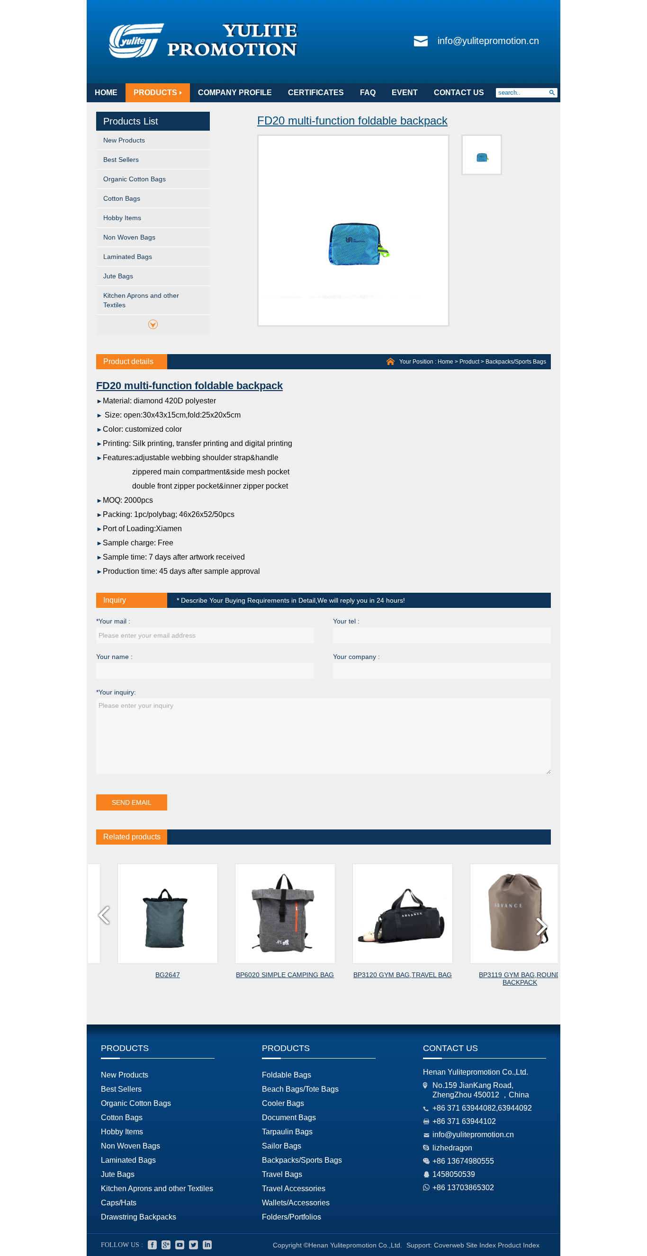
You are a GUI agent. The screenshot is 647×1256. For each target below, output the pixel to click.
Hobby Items (122, 218)
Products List (130, 121)
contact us (459, 93)
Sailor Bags (281, 1146)
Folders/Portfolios (291, 1217)
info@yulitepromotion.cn (488, 41)
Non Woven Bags (129, 237)
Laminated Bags (127, 256)
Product (469, 361)
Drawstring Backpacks (138, 1217)
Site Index (481, 1245)
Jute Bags (118, 276)
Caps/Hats (118, 1203)
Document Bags (289, 1117)
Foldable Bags (286, 1075)
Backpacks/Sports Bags (515, 361)
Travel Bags (282, 1174)
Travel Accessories (293, 1189)
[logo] (204, 58)
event (405, 93)
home (106, 93)
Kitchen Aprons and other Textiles (141, 300)
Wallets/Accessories (296, 1203)
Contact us (450, 1048)
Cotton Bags (121, 198)
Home (445, 361)
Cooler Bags (283, 1103)
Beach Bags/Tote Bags (300, 1089)
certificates (316, 93)
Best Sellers (121, 159)
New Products (124, 140)
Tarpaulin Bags (287, 1132)
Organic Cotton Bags (134, 179)
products (155, 93)
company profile (235, 93)
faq (368, 93)
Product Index (518, 1245)
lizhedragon (452, 1148)
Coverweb (449, 1245)
